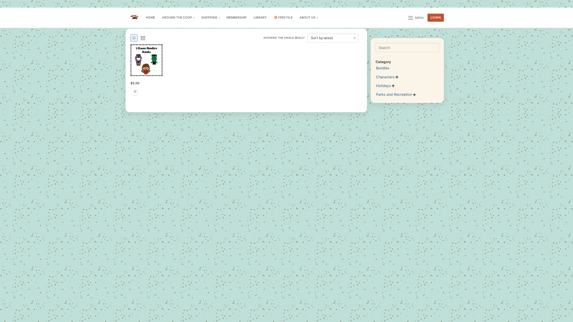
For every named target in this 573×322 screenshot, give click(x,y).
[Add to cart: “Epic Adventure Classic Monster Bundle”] (135, 91)
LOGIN (436, 17)
